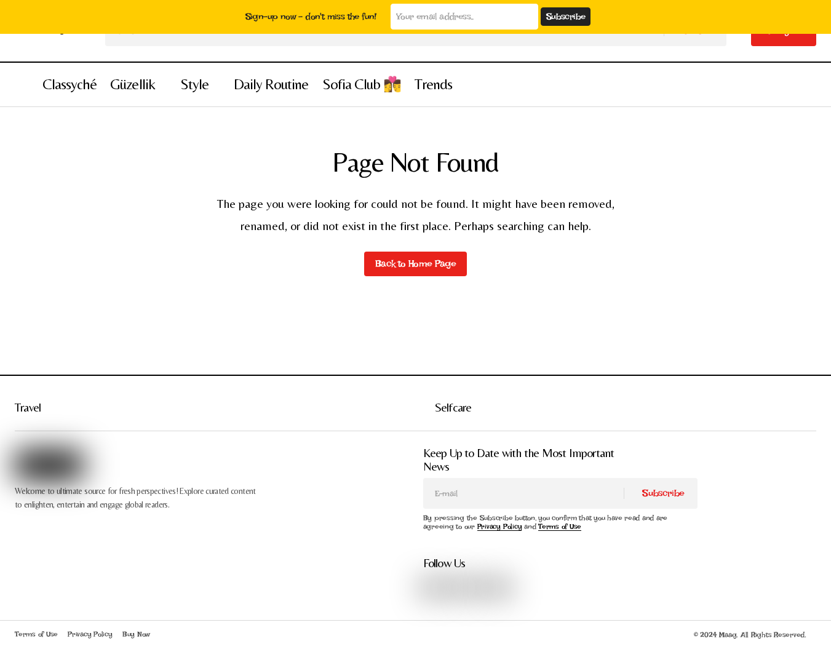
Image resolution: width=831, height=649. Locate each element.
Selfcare (453, 407)
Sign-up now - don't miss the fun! (310, 16)
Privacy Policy (499, 526)
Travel (28, 407)
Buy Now (136, 634)
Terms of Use (559, 526)
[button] (21, 84)
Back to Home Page (415, 263)
